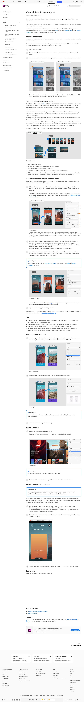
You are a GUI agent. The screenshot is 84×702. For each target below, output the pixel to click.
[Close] (61, 699)
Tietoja (71, 673)
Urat (70, 675)
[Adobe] (2, 2)
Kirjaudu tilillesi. (72, 671)
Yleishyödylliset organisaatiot (41, 673)
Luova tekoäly (4, 673)
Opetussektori (38, 671)
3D (2, 681)
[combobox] (57, 6)
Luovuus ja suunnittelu (11, 1)
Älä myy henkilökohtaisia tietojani (71, 699)
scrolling (50, 303)
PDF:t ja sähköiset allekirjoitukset (24, 1)
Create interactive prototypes (10, 25)
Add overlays (7, 44)
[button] (74, 2)
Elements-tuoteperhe (5, 683)
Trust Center (72, 685)
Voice (68, 263)
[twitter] (17, 699)
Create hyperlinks (8, 52)
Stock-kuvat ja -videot (5, 685)
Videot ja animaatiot (5, 678)
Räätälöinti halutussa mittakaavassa (25, 673)
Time (54, 263)
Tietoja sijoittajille (73, 682)
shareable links (68, 30)
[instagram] (14, 699)
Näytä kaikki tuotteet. (5, 687)
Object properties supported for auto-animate (12, 31)
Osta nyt (59, 1)
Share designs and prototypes (49, 313)
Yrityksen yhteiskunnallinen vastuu (75, 680)
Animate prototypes (8, 27)
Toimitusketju (72, 684)
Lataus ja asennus (56, 673)
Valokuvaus (4, 674)
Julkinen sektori (38, 675)
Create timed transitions (9, 41)
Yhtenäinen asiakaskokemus (23, 676)
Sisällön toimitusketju (22, 674)
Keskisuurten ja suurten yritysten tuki (59, 678)
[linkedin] (19, 699)
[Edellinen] (39, 646)
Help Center (55, 671)
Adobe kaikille (72, 689)
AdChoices (80, 699)
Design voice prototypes (9, 47)
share (56, 30)
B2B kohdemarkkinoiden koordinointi (25, 680)
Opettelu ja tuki (51, 1)
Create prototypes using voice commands (37, 611)
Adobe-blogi (72, 691)
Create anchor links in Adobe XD (11, 49)
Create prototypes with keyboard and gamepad (12, 35)
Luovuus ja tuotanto (22, 678)
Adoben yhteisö (55, 675)
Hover (49, 263)
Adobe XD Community (71, 619)
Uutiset (71, 678)
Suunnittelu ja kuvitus (5, 676)
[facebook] (12, 699)
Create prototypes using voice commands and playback (10, 39)
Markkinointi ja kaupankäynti (39, 1)
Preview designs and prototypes (11, 54)
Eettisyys (71, 687)
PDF (2, 680)
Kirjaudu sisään (79, 1)
